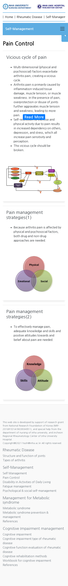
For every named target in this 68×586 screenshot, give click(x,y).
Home (9, 16)
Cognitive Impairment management (33, 528)
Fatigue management (17, 486)
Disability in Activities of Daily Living (27, 482)
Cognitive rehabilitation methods (25, 556)
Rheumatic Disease (29, 16)
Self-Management (18, 467)
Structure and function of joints (24, 455)
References (10, 521)
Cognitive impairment (17, 534)
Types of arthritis (14, 460)
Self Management (15, 473)
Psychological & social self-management (29, 490)
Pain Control (11, 477)
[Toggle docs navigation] (62, 29)
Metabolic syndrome (16, 508)
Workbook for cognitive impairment (27, 560)
